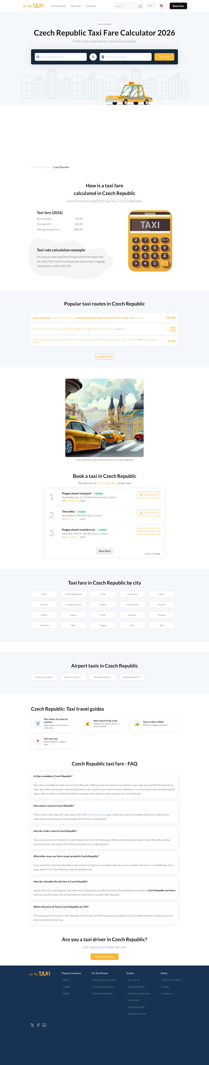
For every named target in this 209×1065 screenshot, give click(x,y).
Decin (161, 594)
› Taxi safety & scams (136, 1013)
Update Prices (104, 356)
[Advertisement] (104, 130)
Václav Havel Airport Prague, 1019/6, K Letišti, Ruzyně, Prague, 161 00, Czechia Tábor (79, 328)
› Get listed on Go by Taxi (104, 980)
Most (103, 615)
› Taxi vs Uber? (133, 1000)
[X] (32, 1024)
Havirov (44, 604)
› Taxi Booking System (102, 993)
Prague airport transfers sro (78, 529)
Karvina (161, 604)
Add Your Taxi (104, 956)
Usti (132, 625)
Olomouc (132, 615)
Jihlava (103, 604)
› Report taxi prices (135, 986)
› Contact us (166, 993)
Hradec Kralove (73, 604)
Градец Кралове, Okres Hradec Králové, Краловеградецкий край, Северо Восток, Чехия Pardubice (88, 317)
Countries (90, 5)
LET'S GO (164, 56)
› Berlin (65, 980)
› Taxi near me (133, 980)
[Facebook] (38, 1024)
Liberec (73, 615)
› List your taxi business (103, 986)
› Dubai (65, 993)
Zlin (162, 625)
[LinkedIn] (44, 1024)
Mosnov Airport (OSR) (74, 677)
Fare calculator (58, 5)
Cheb (103, 594)
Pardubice (44, 625)
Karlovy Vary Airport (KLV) (46, 677)
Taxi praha (68, 511)
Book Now (178, 5)
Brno (44, 594)
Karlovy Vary (132, 604)
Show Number (150, 495)
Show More (105, 550)
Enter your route (96, 814)
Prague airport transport (76, 493)
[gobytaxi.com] (33, 6)
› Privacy (165, 986)
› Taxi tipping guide (135, 1006)
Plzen (73, 625)
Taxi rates (76, 5)
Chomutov (132, 594)
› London (66, 986)
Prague (103, 625)
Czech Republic (104, 24)
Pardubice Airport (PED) (105, 677)
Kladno (44, 615)
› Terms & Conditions (171, 980)
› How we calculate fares (138, 993)
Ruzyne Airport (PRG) (133, 677)
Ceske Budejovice (73, 594)
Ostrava (162, 615)
